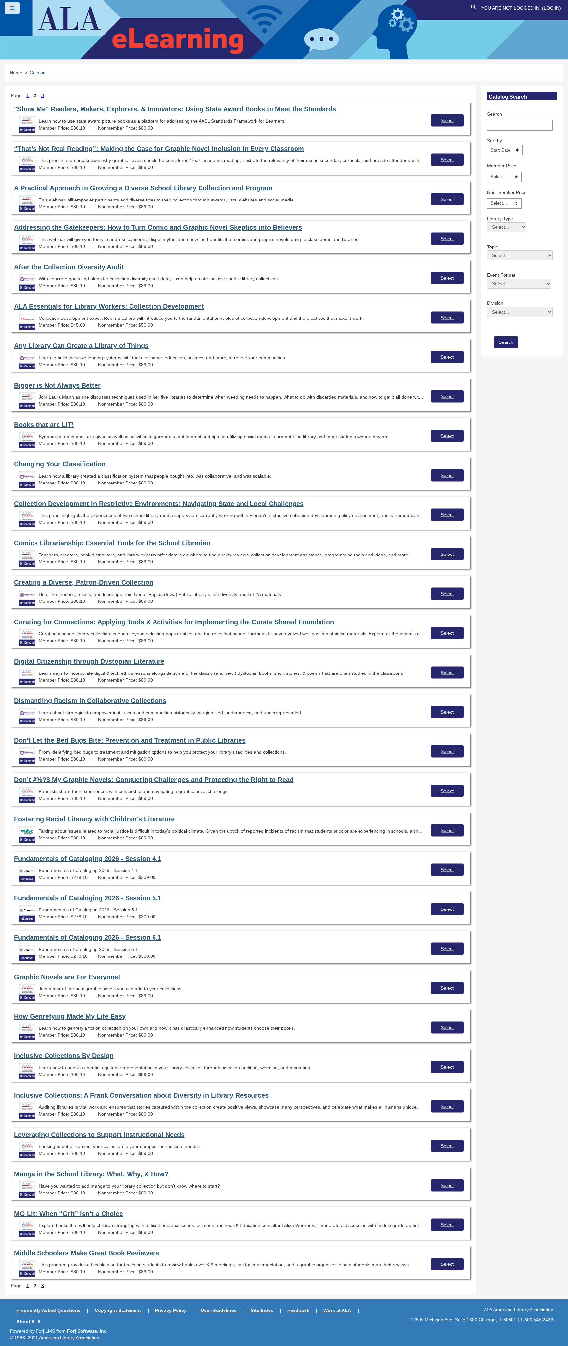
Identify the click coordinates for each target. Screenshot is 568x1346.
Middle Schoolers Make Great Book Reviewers (86, 1253)
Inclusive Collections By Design (64, 1055)
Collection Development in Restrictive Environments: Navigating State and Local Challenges (159, 503)
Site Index (262, 1310)
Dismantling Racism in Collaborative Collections (90, 700)
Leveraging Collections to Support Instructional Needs (99, 1134)
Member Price (501, 165)
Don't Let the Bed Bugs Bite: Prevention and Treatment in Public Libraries (130, 740)
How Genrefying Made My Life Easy (70, 1016)
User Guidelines (219, 1310)
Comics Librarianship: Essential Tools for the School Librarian (112, 543)
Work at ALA (337, 1310)
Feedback (298, 1310)
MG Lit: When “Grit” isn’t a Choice (68, 1213)
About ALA (28, 1321)
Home (16, 72)
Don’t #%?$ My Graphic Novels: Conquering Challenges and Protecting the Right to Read (154, 779)
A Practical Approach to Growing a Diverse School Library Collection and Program (143, 188)
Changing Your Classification (60, 464)
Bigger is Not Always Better (57, 385)
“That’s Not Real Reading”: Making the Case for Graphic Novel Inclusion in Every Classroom (159, 148)
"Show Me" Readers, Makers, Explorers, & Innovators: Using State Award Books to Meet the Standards (175, 109)
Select (447, 120)
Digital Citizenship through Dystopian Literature (89, 661)
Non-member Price (507, 192)
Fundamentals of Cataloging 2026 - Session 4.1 (87, 858)
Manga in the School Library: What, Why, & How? (91, 1174)
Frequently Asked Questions (48, 1310)
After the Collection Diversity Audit (69, 267)
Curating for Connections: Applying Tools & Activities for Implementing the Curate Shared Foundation (174, 622)
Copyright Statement (118, 1310)
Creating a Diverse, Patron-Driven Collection (83, 582)
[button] (473, 8)
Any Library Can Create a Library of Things (81, 345)
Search (494, 114)
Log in (551, 8)
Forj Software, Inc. (87, 1331)
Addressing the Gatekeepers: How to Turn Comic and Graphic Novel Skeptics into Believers (158, 227)
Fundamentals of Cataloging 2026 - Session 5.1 (87, 898)
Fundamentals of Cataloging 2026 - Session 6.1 (87, 937)
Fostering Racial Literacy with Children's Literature (94, 819)
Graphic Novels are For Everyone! (67, 976)
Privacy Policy (171, 1310)
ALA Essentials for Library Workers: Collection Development (109, 306)
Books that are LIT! (44, 424)
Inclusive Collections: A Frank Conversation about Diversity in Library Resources (141, 1095)
